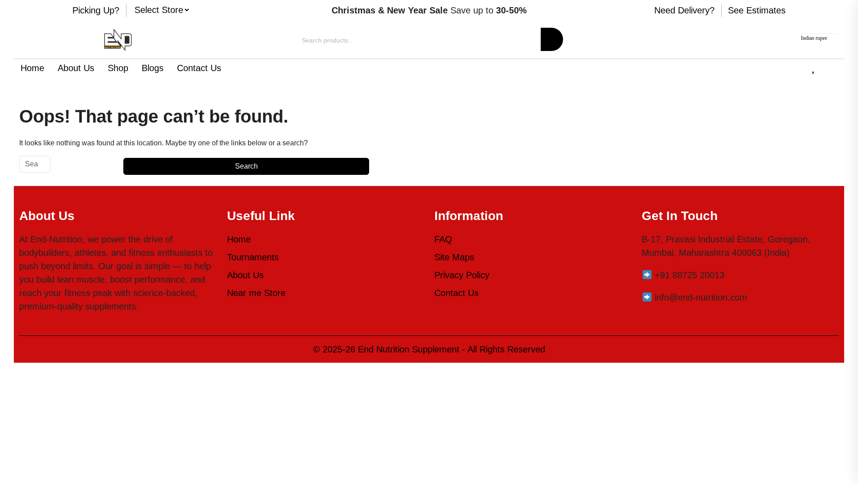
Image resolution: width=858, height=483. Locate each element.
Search (552, 39)
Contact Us (199, 68)
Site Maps (454, 257)
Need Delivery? (684, 10)
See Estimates (757, 10)
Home (32, 68)
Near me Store (256, 293)
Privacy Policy (461, 275)
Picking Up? (95, 10)
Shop (118, 68)
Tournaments (253, 257)
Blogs (153, 68)
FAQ (443, 239)
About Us (76, 68)
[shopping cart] (834, 68)
